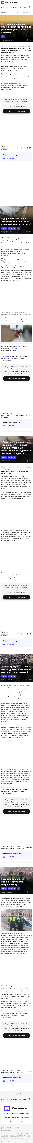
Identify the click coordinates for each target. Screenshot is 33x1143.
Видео (4, 228)
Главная (4, 12)
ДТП (2, 7)
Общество (14, 7)
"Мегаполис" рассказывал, (14, 1001)
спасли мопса (16, 348)
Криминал (23, 7)
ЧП (7, 7)
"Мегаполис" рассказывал (17, 769)
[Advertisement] (16, 128)
